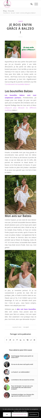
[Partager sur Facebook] (6, 340)
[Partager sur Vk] (27, 340)
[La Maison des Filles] (17, 4)
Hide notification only (19, 414)
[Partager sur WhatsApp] (13, 340)
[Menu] (35, 4)
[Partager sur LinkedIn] (20, 340)
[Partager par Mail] (34, 340)
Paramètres (33, 414)
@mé (27, 327)
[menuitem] (30, 4)
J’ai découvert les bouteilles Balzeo (17, 84)
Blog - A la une (8, 11)
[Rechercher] (30, 4)
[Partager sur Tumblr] (24, 340)
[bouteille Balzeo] (20, 49)
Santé (20, 21)
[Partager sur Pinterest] (17, 340)
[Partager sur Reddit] (31, 340)
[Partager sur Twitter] (10, 340)
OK (7, 414)
